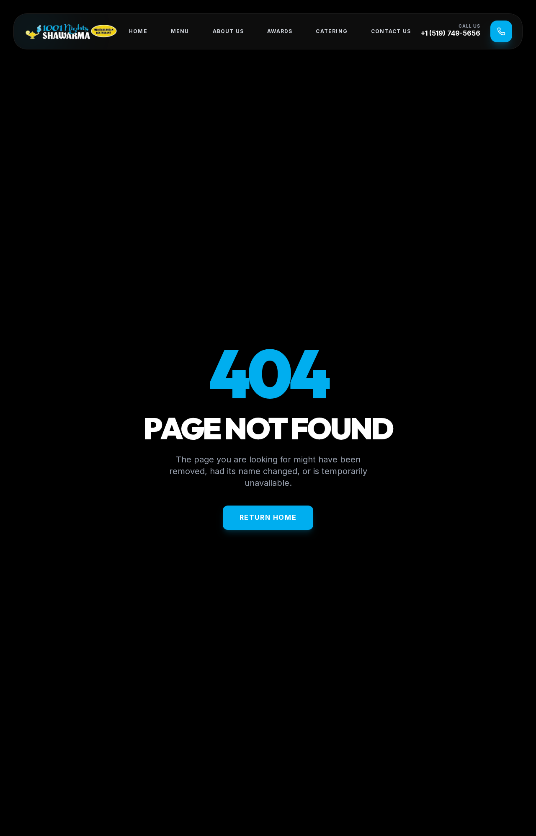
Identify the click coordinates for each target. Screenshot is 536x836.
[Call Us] (501, 31)
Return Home (268, 517)
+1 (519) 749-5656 (450, 33)
